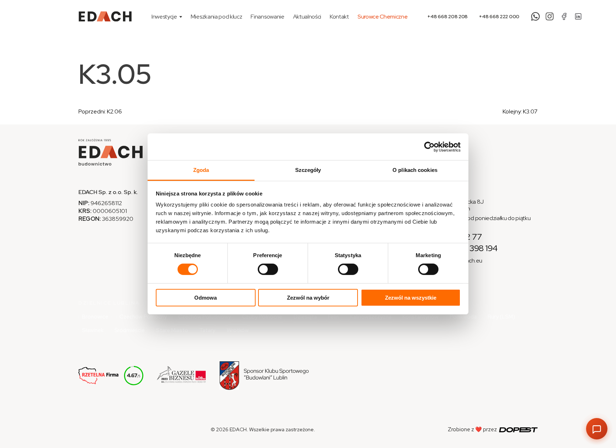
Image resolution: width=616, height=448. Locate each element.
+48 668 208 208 (447, 16)
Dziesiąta (305, 316)
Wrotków (238, 330)
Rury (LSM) (501, 316)
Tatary (207, 330)
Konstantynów (420, 316)
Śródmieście (129, 330)
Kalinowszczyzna (370, 316)
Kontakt (339, 16)
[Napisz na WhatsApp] (535, 16)
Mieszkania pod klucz (216, 16)
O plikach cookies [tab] (414, 170)
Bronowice (95, 316)
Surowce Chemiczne (383, 16)
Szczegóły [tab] (308, 170)
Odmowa (205, 298)
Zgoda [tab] (201, 170)
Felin (333, 316)
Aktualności (307, 16)
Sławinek (92, 330)
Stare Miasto (172, 330)
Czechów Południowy (204, 316)
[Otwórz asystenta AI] (596, 428)
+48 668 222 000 (499, 16)
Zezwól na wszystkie (410, 298)
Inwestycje (164, 16)
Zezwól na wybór (308, 298)
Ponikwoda (463, 316)
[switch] (268, 269)
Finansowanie (267, 16)
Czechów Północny (143, 316)
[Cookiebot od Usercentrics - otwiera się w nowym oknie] (429, 146)
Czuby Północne (262, 316)
